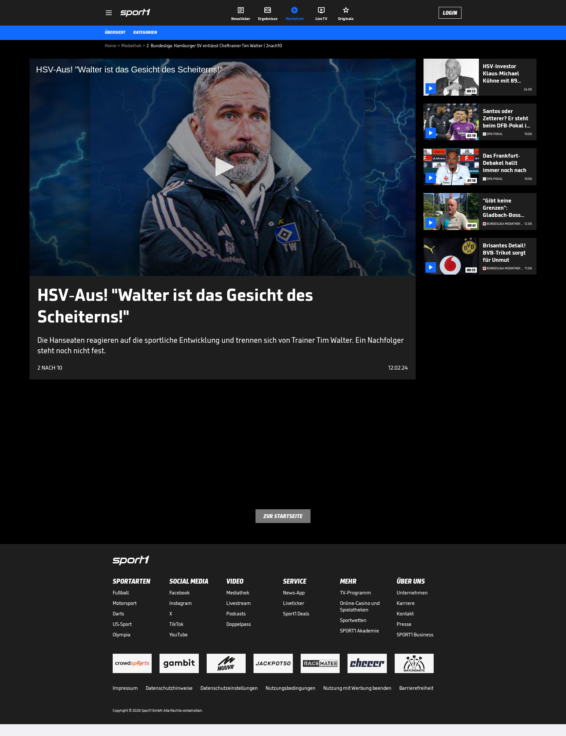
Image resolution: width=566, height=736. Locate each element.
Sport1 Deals (296, 613)
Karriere (406, 603)
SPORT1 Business (415, 634)
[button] (222, 166)
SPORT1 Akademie (359, 631)
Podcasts (236, 613)
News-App (294, 593)
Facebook (179, 593)
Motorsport (125, 603)
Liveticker (293, 603)
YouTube (178, 634)
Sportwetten (353, 620)
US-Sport (122, 624)
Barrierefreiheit (416, 688)
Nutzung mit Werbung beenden (357, 688)
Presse (404, 624)
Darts (118, 613)
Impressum (125, 688)
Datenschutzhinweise (169, 688)
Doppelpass (238, 624)
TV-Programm (355, 593)
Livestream (238, 603)
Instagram (180, 603)
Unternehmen (412, 593)
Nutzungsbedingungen (290, 688)
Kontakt (405, 613)
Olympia (121, 634)
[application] (222, 167)
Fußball (121, 593)
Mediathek (237, 593)
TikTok (176, 624)
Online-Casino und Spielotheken (360, 606)
